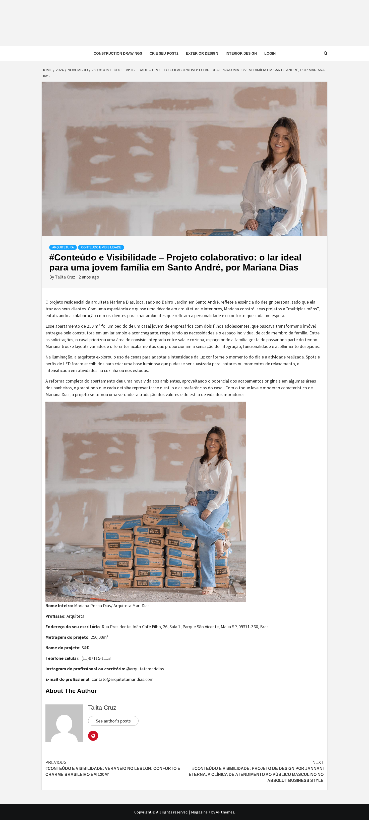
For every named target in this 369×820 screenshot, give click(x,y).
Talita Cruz (65, 277)
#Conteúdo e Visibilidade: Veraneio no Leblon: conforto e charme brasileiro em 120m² (112, 768)
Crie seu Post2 (164, 53)
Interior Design (241, 53)
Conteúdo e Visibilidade (101, 247)
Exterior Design (202, 53)
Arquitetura (63, 247)
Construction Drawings (118, 53)
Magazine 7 (200, 811)
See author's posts (113, 721)
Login (270, 53)
